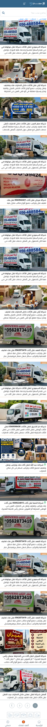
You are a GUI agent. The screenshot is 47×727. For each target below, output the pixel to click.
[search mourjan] (4, 12)
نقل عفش (23, 19)
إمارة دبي (42, 19)
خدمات (33, 19)
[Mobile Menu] (25, 3)
